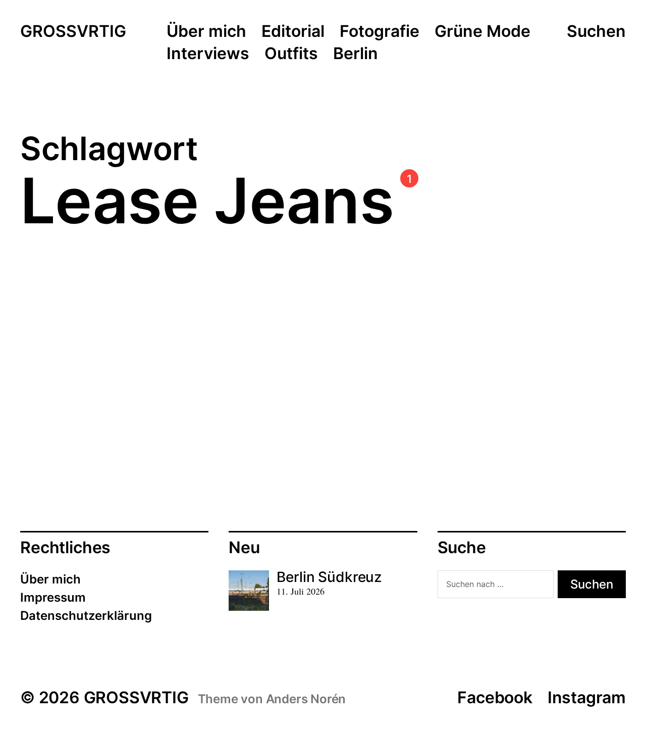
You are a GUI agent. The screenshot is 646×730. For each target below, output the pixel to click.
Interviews (208, 54)
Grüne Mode (482, 31)
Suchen (596, 31)
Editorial (293, 31)
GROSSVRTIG (73, 31)
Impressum (53, 597)
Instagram (587, 697)
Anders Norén (306, 699)
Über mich (206, 31)
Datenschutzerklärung (86, 615)
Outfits (291, 54)
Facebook (494, 697)
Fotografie (379, 31)
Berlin (355, 54)
